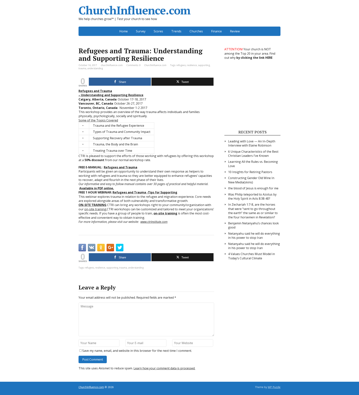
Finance (216, 31)
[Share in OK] (101, 247)
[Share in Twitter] (119, 247)
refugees (181, 65)
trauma (82, 68)
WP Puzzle (274, 387)
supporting (204, 65)
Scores (158, 31)
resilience (192, 65)
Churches (196, 31)
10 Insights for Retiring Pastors (250, 172)
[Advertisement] (252, 94)
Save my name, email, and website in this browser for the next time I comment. (137, 351)
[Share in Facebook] (82, 247)
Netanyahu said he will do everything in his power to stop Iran (254, 235)
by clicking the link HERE (254, 58)
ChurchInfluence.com (135, 10)
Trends (176, 31)
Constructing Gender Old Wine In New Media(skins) (251, 180)
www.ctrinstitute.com (154, 222)
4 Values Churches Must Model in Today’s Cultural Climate (251, 256)
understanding (95, 68)
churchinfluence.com (112, 65)
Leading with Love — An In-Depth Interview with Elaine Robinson (251, 143)
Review (235, 31)
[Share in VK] (91, 247)
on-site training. (95, 209)
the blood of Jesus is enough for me (253, 188)
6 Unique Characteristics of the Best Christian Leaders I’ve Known (253, 154)
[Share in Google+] (110, 247)
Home (123, 31)
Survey (140, 31)
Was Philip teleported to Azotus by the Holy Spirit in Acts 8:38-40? (252, 196)
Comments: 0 (133, 65)
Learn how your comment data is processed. (164, 368)
